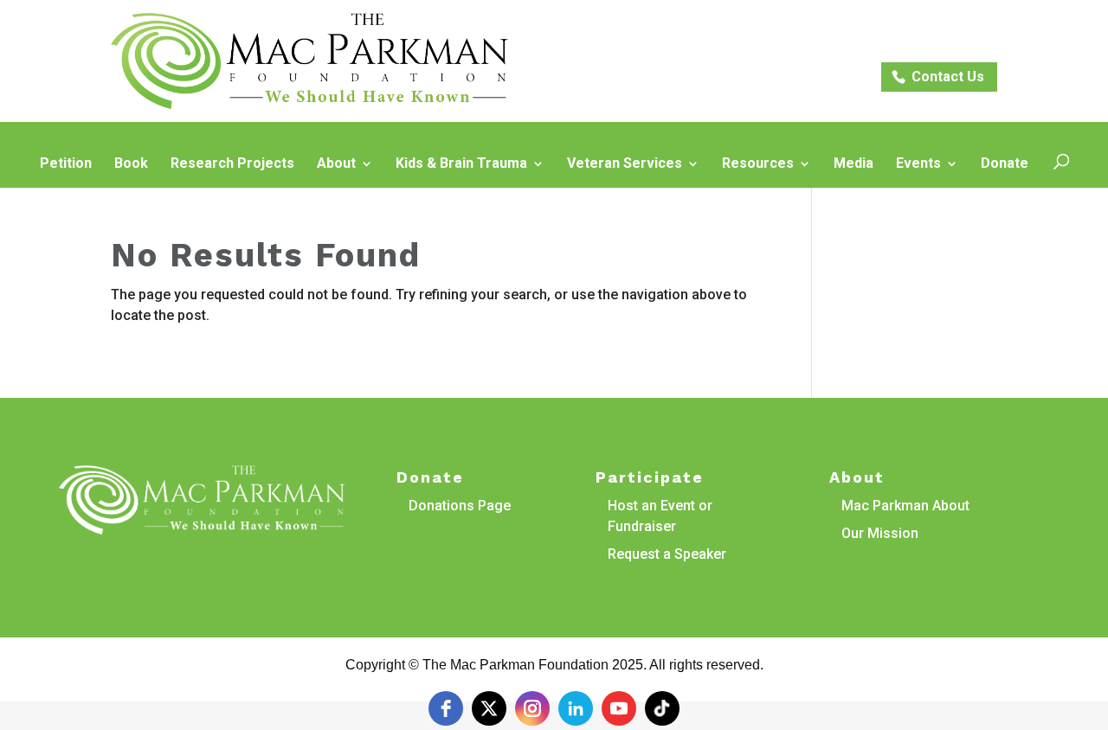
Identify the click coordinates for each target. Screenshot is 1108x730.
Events (918, 164)
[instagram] (532, 708)
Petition (66, 164)
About (336, 164)
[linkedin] (575, 708)
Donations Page (460, 505)
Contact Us (948, 76)
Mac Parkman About (905, 505)
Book (131, 164)
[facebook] (445, 708)
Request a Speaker (667, 554)
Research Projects (232, 164)
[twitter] (489, 708)
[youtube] (619, 708)
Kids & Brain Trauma (461, 164)
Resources (758, 164)
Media (853, 164)
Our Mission (879, 533)
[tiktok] (662, 708)
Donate (1004, 164)
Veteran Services (624, 164)
